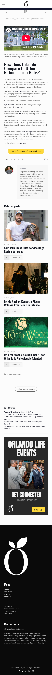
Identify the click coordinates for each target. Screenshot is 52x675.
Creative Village (26, 132)
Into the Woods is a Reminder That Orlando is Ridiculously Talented (24, 357)
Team (6, 594)
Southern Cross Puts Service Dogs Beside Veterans (24, 250)
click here (22, 143)
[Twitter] (22, 671)
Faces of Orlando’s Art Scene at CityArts (18, 412)
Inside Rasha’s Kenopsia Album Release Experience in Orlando (22, 303)
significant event (20, 91)
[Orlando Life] (26, 4)
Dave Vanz (20, 19)
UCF (19, 114)
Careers (7, 606)
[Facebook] (19, 671)
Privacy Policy (9, 611)
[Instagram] (33, 671)
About (6, 596)
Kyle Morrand (9, 105)
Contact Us (8, 614)
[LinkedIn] (29, 671)
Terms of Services (10, 609)
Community (8, 592)
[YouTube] (26, 671)
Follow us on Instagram (26, 389)
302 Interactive (17, 107)
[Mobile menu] (3, 4)
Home (6, 589)
